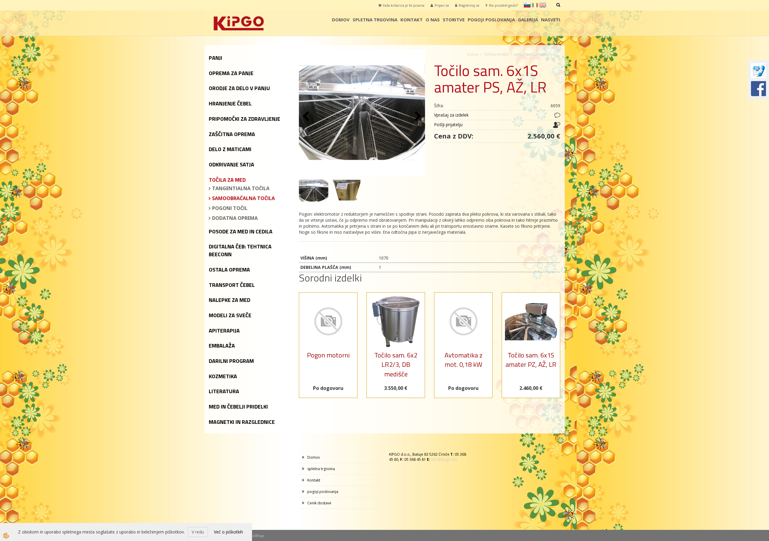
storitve (454, 20)
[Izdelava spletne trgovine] (258, 535)
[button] (417, 116)
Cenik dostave (319, 503)
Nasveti (550, 20)
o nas (433, 20)
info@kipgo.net (444, 459)
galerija (528, 20)
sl (527, 5)
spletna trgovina (375, 20)
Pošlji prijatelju (448, 124)
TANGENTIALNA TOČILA (240, 188)
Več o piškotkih (228, 532)
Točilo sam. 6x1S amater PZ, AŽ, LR (531, 359)
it (535, 5)
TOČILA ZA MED (496, 54)
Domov (341, 20)
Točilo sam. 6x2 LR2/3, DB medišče (395, 364)
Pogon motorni (328, 355)
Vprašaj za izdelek (451, 115)
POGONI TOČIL (230, 208)
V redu (198, 532)
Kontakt (411, 20)
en (543, 5)
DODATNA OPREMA (235, 218)
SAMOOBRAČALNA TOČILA (243, 198)
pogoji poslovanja (491, 20)
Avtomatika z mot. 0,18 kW (463, 359)
